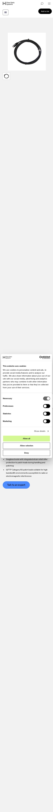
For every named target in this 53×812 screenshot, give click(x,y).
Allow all (26, 438)
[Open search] (42, 3)
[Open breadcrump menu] (5, 12)
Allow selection (26, 446)
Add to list (45, 11)
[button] (6, 76)
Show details (39, 431)
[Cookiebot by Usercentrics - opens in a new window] (39, 357)
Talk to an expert (16, 484)
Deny (26, 453)
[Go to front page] (9, 3)
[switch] (46, 406)
